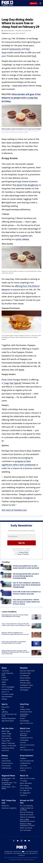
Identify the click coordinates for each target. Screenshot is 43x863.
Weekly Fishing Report (9, 718)
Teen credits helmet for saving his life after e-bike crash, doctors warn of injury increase (16, 624)
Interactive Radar (25, 673)
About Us (24, 775)
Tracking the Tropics (26, 685)
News (4, 668)
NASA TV (23, 747)
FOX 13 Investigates (8, 687)
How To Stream (25, 731)
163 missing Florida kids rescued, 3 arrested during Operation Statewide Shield (26, 576)
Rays (3, 709)
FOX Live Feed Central (27, 745)
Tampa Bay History (8, 748)
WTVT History (24, 786)
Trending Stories (25, 763)
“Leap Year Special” (12, 383)
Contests (23, 770)
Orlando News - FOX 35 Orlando (8, 779)
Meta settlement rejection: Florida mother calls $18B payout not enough (15, 615)
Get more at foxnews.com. (14, 510)
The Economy (6, 766)
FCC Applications (25, 793)
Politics (4, 684)
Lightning (5, 712)
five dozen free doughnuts (25, 185)
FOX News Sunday (8, 694)
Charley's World (25, 709)
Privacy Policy (23, 552)
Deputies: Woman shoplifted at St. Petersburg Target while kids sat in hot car (15, 633)
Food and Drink (26, 31)
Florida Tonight (6, 734)
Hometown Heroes (26, 712)
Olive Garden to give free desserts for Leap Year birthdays (21, 129)
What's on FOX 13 (26, 768)
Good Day (24, 704)
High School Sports (8, 721)
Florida (4, 677)
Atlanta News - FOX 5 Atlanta (9, 788)
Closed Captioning (26, 788)
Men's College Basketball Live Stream (27, 820)
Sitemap (4, 699)
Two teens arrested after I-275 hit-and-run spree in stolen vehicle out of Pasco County (26, 602)
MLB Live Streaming (26, 812)
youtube (25, 840)
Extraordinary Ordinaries (24, 715)
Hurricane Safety (25, 683)
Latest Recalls (6, 761)
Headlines (23, 758)
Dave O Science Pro (26, 723)
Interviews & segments (9, 808)
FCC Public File (24, 790)
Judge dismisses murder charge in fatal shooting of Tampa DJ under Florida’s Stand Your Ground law (15, 652)
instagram (21, 840)
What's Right (6, 731)
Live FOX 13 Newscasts (24, 734)
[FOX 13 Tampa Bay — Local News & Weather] (7, 3)
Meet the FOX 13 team (27, 778)
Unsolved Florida (7, 689)
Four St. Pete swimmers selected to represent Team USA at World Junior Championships (27, 585)
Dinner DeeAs (6, 736)
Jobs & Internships (26, 783)
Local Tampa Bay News (7, 674)
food (33, 56)
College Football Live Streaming (26, 809)
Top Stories (5, 671)
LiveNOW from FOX (26, 738)
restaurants (15, 49)
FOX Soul (23, 743)
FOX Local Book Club (27, 761)
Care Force (5, 750)
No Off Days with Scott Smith (9, 715)
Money (5, 755)
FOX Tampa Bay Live (27, 750)
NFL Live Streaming (26, 806)
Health (4, 682)
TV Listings (23, 781)
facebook (14, 840)
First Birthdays (24, 721)
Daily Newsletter (7, 696)
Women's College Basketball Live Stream (27, 824)
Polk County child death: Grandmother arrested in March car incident (14, 642)
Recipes (22, 718)
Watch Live (33, 3)
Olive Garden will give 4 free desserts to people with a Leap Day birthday (21, 98)
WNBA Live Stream (26, 828)
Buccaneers (5, 707)
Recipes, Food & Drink (9, 746)
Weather (24, 668)
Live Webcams (24, 675)
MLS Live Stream (25, 830)
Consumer (5, 680)
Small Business (6, 768)
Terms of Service (23, 554)
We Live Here (8, 728)
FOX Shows (23, 766)
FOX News (18, 31)
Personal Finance (7, 763)
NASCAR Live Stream (27, 815)
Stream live (5, 806)
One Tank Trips (7, 738)
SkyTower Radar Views (27, 671)
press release (22, 239)
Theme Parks (6, 741)
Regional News (8, 775)
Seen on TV (5, 692)
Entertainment (26, 755)
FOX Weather (24, 690)
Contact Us (23, 795)
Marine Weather (25, 678)
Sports (5, 704)
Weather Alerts (25, 680)
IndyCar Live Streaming (27, 817)
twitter (17, 840)
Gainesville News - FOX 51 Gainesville (9, 783)
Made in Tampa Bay (8, 743)
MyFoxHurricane (25, 687)
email (29, 840)
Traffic (22, 707)
